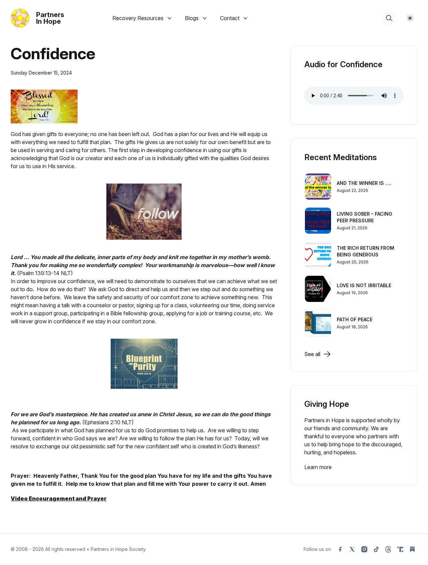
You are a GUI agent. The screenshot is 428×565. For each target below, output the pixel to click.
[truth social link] (400, 549)
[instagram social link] (364, 549)
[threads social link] (388, 549)
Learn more (318, 467)
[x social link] (352, 549)
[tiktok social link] (376, 549)
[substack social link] (412, 549)
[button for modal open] (389, 18)
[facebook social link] (340, 549)
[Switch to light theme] (410, 18)
